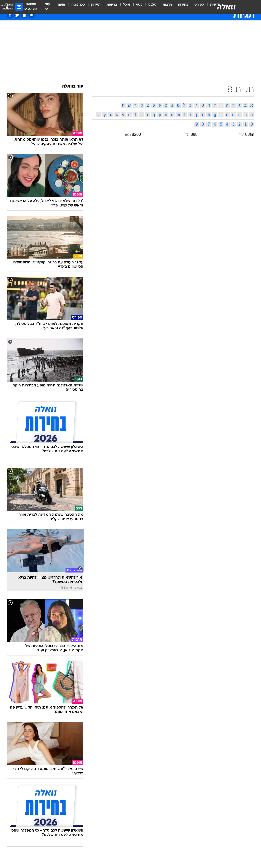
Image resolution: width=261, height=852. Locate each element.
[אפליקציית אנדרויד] (31, 15)
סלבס (152, 4)
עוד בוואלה (72, 86)
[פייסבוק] (10, 15)
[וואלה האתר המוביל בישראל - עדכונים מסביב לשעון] (226, 6)
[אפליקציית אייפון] (24, 15)
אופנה (61, 4)
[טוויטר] (17, 15)
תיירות (95, 4)
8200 (136, 134)
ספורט (199, 4)
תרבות (167, 4)
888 (194, 134)
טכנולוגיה (78, 4)
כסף (139, 4)
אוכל (126, 4)
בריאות (112, 4)
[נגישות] (7, 7)
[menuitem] (196, 6)
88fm (249, 134)
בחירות (183, 4)
